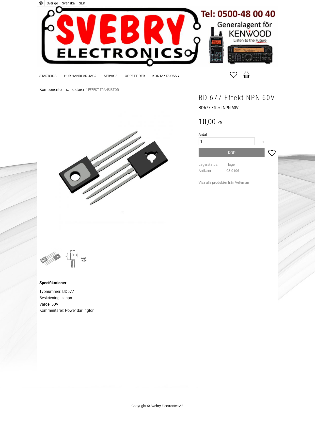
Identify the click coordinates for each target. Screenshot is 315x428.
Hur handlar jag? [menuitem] (80, 75)
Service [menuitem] (110, 75)
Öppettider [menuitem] (135, 75)
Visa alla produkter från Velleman (224, 182)
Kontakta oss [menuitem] (164, 75)
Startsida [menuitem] (48, 75)
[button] (236, 75)
